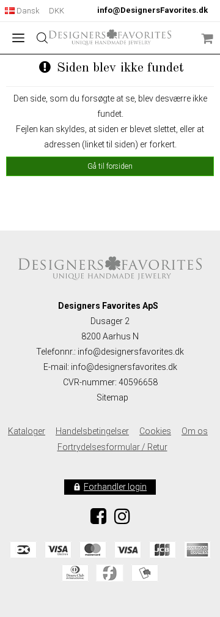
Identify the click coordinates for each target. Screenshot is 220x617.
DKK (56, 10)
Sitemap (112, 397)
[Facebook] (98, 520)
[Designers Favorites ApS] (110, 37)
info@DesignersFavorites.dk (152, 10)
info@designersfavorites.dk (124, 367)
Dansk (27, 10)
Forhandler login (115, 487)
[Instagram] (122, 520)
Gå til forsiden (110, 166)
